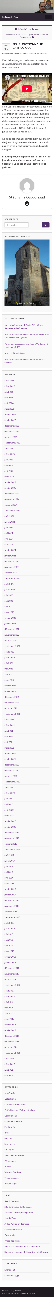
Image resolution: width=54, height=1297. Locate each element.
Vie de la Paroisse (12, 1172)
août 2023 (9, 584)
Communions (10, 1115)
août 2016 (9, 1058)
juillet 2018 (9, 928)
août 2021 (9, 719)
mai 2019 (8, 872)
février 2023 (10, 618)
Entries (9, 1269)
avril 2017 (9, 1013)
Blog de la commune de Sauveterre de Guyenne (26, 1252)
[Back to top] (47, 1290)
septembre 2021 (12, 714)
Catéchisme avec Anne (15, 1104)
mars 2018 (9, 951)
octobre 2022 (10, 640)
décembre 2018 (11, 900)
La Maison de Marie (13, 1229)
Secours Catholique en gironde (18, 1212)
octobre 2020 (10, 776)
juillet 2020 (9, 793)
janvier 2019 (10, 894)
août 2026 (9, 380)
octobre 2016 (10, 1047)
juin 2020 (8, 798)
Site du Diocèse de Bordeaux (18, 1207)
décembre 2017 (11, 968)
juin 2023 (8, 595)
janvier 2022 (10, 691)
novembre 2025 (11, 431)
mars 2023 (9, 612)
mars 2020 (9, 815)
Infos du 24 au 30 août (15, 353)
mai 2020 (8, 804)
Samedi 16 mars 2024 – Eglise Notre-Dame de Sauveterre (27, 35)
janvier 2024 (10, 555)
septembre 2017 (12, 985)
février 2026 (10, 414)
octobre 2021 (10, 708)
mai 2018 (8, 940)
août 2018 (9, 923)
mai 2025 (8, 465)
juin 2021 (8, 731)
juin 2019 (8, 866)
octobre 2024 (10, 505)
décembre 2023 (11, 561)
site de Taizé (10, 1218)
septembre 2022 (12, 646)
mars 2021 (9, 747)
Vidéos (7, 1166)
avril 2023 (9, 606)
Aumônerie (9, 1093)
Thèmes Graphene (27, 1293)
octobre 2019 (10, 844)
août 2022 (9, 651)
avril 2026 (9, 403)
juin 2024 (8, 527)
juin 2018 (8, 934)
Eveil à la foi (9, 1127)
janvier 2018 (10, 962)
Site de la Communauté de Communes (22, 1246)
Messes (8, 1138)
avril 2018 (9, 945)
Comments (11, 1275)
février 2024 (10, 550)
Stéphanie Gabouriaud (13, 53)
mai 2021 (8, 736)
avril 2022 (9, 674)
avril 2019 (9, 877)
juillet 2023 (9, 589)
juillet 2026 (9, 386)
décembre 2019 (11, 832)
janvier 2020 (10, 827)
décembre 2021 (11, 697)
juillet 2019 (9, 860)
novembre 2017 (11, 973)
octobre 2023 (10, 572)
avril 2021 (9, 742)
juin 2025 (8, 459)
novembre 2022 (11, 634)
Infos (6, 1132)
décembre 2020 (11, 764)
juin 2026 (8, 392)
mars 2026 (9, 409)
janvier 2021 (10, 759)
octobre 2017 (10, 979)
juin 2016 (8, 1069)
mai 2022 (8, 668)
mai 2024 (8, 533)
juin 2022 (8, 663)
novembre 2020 (11, 770)
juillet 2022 (9, 657)
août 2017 (9, 990)
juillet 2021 (9, 725)
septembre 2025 (12, 442)
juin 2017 (8, 1002)
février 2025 (10, 482)
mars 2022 (9, 680)
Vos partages (42, 53)
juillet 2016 (9, 1064)
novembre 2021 (11, 702)
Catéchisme (10, 1098)
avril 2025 (9, 471)
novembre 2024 (11, 499)
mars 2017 (9, 1019)
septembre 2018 (12, 917)
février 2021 (10, 753)
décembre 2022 (11, 629)
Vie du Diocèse (11, 1178)
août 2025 (9, 448)
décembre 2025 (11, 425)
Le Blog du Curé (10, 17)
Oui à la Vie (9, 1235)
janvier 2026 (10, 420)
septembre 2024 (12, 510)
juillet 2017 (9, 996)
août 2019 (9, 855)
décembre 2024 (11, 493)
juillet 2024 (9, 521)
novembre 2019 (11, 838)
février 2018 (10, 957)
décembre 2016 (11, 1036)
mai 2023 (8, 601)
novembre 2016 (11, 1041)
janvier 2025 (10, 488)
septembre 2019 (12, 849)
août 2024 (9, 516)
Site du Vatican (11, 1201)
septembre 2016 (12, 1053)
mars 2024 (9, 544)
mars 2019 (9, 883)
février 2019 (10, 889)
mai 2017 (8, 1007)
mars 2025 (9, 476)
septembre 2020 (12, 781)
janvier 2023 (10, 623)
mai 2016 (8, 1075)
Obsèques (9, 1149)
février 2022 (10, 685)
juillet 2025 (9, 454)
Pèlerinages (10, 1161)
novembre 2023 (11, 567)
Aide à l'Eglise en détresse (16, 1224)
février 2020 (10, 821)
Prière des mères (12, 1240)
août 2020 (9, 787)
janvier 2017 (10, 1030)
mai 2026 (8, 397)
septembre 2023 (12, 578)
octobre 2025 (10, 437)
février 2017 (10, 1024)
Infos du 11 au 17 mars (28, 29)
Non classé (9, 1144)
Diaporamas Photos (13, 1121)
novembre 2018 (11, 906)
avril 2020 (9, 810)
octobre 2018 (10, 911)
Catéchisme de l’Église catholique (20, 1110)
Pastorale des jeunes (14, 1155)
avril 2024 (9, 538)
